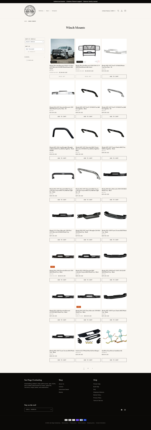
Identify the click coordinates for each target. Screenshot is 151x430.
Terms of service (82, 422)
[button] (41, 10)
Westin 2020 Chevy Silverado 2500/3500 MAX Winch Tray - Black (114, 189)
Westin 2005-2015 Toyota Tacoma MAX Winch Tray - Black (62, 351)
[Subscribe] (51, 409)
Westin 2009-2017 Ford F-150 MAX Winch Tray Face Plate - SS (113, 66)
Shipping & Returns (98, 392)
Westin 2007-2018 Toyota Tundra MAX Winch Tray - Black (114, 311)
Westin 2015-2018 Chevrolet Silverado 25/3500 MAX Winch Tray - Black (60, 311)
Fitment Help (96, 384)
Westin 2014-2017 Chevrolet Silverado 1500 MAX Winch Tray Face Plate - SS (61, 108)
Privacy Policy (97, 397)
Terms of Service (98, 400)
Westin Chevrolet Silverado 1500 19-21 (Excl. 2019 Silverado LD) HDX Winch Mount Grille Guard (61, 67)
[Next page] (92, 368)
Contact (61, 386)
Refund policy (65, 422)
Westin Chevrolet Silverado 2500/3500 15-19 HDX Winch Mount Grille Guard (88, 66)
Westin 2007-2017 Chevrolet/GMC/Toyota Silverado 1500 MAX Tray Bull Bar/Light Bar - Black (88, 149)
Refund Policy (97, 395)
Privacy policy (73, 422)
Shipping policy (91, 422)
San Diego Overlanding (55, 422)
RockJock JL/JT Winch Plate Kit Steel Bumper (87, 350)
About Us (61, 384)
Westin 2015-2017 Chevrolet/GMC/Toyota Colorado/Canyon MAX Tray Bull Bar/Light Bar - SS (87, 190)
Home (25, 21)
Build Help (96, 386)
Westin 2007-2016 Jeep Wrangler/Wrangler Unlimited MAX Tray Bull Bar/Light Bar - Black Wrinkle (62, 149)
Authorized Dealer (64, 389)
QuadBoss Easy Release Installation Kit (112, 350)
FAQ (94, 389)
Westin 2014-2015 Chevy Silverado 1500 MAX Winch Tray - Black (88, 311)
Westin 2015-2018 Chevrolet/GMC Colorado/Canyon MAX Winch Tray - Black (87, 271)
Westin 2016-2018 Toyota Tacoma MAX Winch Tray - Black (114, 231)
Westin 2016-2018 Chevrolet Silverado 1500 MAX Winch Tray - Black (61, 271)
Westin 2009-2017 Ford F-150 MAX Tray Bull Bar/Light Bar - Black (88, 108)
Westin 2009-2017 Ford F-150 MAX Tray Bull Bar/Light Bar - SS (114, 108)
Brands (61, 392)
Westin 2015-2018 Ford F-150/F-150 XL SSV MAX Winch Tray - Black (114, 271)
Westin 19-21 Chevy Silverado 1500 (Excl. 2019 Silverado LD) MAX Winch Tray (60, 231)
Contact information (100, 422)
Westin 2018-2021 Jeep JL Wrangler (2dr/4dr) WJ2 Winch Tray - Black (88, 231)
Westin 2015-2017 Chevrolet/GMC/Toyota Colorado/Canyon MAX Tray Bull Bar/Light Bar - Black (61, 190)
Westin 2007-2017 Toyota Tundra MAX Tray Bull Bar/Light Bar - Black (113, 148)
